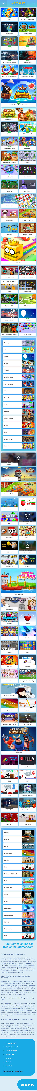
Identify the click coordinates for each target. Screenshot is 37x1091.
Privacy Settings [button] (11, 1043)
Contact (8, 1062)
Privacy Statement (12, 1047)
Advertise (9, 1066)
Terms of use (10, 1054)
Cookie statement (11, 1051)
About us (8, 1058)
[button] (33, 3)
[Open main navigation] (3, 3)
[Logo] (18, 3)
